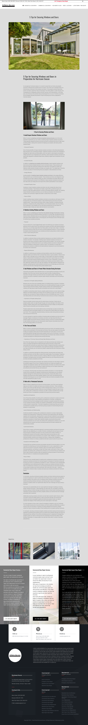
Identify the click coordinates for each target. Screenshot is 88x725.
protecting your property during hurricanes (39, 163)
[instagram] (82, 1)
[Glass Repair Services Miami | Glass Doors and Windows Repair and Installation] (23, 5)
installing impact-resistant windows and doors (42, 175)
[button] (10, 551)
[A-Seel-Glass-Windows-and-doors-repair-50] (8, 4)
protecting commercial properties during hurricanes (43, 138)
